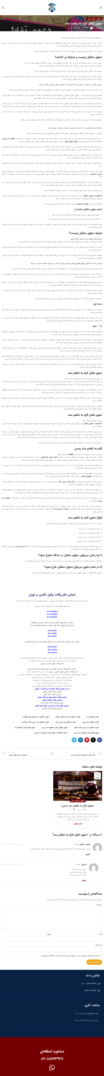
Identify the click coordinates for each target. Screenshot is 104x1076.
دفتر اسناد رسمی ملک (66, 481)
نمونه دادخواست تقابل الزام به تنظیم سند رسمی (50, 733)
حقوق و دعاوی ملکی (94, 19)
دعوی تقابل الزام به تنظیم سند (85, 373)
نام (100, 934)
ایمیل (48, 934)
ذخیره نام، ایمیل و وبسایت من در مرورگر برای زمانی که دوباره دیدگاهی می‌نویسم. (70, 955)
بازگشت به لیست (52, 753)
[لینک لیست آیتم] (52, 983)
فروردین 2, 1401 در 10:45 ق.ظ (12, 844)
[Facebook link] (99, 739)
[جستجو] (3, 7)
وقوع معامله (86, 476)
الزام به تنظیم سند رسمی (88, 448)
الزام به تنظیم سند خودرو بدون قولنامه (36, 717)
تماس (61, 606)
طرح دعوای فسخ (71, 141)
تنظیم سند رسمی (8, 138)
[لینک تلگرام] (74, 739)
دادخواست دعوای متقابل (92, 195)
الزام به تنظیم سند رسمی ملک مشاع (86, 727)
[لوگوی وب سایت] (52, 7)
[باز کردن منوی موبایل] (100, 7)
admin (87, 28)
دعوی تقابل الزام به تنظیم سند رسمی (86, 733)
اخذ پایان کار (20, 546)
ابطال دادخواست (82, 204)
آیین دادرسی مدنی (77, 263)
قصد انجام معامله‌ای (49, 457)
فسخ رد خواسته (96, 174)
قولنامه (70, 454)
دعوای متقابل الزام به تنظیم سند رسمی (55, 727)
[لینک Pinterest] (86, 739)
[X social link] (93, 739)
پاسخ (88, 854)
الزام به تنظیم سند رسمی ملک (65, 722)
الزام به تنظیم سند (93, 717)
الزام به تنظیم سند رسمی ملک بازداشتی (35, 722)
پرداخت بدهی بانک (61, 509)
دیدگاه (99, 905)
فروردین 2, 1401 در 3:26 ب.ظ (12, 864)
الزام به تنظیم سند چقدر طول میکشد (67, 717)
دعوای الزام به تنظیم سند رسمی (78, 806)
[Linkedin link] (80, 739)
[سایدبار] (101, 326)
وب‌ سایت (98, 944)
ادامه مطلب (78, 823)
